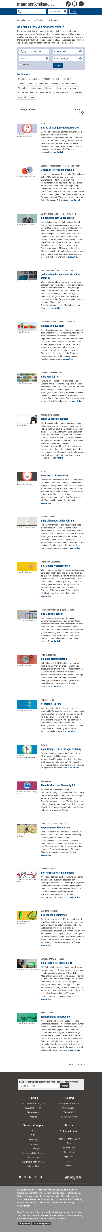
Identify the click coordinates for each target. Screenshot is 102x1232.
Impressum (68, 1156)
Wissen (47, 79)
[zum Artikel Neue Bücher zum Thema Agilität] (27, 785)
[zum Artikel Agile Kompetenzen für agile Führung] (27, 749)
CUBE (33, 1135)
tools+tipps (33, 1139)
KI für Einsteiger (33, 1148)
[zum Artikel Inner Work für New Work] (27, 476)
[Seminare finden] (73, 1177)
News (31, 97)
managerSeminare (36, 20)
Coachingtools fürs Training (33, 1153)
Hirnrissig (49, 88)
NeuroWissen (33, 1157)
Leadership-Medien (33, 1108)
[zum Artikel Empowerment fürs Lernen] (27, 828)
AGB (69, 1143)
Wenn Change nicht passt (54, 418)
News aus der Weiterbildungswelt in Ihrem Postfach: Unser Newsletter (49, 1082)
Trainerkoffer (68, 1112)
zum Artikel (58, 152)
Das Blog (33, 1116)
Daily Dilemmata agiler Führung (58, 520)
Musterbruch (45, 93)
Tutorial (66, 79)
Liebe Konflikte (61, 93)
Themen (68, 1161)
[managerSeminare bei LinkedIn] (19, 1177)
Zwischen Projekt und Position (57, 169)
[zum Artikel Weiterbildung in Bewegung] (27, 1017)
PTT (33, 1131)
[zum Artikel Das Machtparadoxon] (27, 614)
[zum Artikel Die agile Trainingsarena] (27, 659)
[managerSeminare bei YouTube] (35, 1177)
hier (63, 1218)
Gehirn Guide (76, 93)
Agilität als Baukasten (52, 325)
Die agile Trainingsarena (54, 658)
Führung (21, 79)
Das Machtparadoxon (52, 613)
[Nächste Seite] (83, 1064)
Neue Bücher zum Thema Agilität (58, 785)
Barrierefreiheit (69, 1147)
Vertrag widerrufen (68, 1131)
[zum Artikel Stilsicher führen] (27, 377)
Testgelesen (23, 88)
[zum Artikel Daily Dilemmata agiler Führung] (27, 521)
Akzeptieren (24, 1223)
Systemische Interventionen (33, 1162)
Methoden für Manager (67, 88)
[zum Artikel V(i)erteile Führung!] (27, 704)
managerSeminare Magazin (33, 1103)
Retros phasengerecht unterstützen (60, 127)
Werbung (69, 1165)
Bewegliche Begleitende (54, 915)
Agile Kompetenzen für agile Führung (61, 749)
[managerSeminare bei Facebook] (30, 1177)
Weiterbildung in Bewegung (56, 1016)
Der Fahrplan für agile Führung (57, 872)
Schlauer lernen (68, 83)
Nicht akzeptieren (41, 1223)
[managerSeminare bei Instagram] (25, 1177)
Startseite (21, 20)
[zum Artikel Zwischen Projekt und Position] (27, 170)
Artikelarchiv (54, 20)
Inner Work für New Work (54, 475)
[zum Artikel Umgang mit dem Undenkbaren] (27, 218)
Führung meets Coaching (47, 83)
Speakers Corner (25, 83)
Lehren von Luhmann (27, 93)
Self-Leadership (33, 1112)
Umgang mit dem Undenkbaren (57, 217)
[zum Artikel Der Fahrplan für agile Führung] (27, 873)
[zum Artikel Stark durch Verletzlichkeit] (27, 566)
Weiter (65, 1086)
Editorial (22, 97)
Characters (37, 88)
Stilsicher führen (50, 376)
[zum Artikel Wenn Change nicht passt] (27, 419)
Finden (73, 11)
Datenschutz (69, 1152)
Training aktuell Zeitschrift (69, 1103)
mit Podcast (27, 64)
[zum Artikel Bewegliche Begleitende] (27, 915)
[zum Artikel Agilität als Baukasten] (27, 326)
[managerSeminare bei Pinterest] (40, 1177)
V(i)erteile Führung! (51, 704)
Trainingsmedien (69, 1108)
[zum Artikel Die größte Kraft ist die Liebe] (27, 963)
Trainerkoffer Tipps (69, 1116)
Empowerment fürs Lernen (55, 827)
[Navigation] (82, 4)
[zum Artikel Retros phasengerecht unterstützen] (27, 128)
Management (34, 79)
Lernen (56, 79)
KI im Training (33, 1144)
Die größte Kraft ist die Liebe (56, 962)
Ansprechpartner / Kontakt (69, 1139)
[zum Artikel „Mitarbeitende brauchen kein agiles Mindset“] (27, 275)
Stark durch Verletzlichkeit (55, 565)
